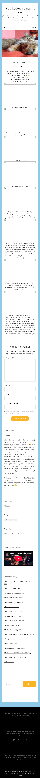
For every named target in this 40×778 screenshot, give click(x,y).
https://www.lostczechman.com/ (15, 657)
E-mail (7, 394)
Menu (34, 27)
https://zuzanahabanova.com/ (14, 598)
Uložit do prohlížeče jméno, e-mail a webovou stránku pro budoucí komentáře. (20, 412)
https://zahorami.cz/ (11, 639)
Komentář (9, 358)
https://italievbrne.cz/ (11, 643)
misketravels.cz (9, 662)
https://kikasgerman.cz (12, 625)
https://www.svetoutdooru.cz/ (14, 602)
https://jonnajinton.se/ (11, 607)
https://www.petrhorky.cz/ (13, 611)
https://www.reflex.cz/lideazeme (15, 648)
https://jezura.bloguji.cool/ (13, 630)
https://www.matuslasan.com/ (14, 593)
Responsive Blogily (22, 773)
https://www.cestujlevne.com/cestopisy (17, 653)
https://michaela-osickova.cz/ (14, 620)
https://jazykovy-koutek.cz (13, 588)
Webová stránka (11, 403)
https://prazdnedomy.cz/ (12, 616)
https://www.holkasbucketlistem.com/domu (19, 634)
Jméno (7, 385)
